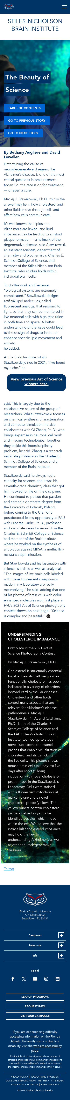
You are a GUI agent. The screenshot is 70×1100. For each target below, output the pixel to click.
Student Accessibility (24, 1084)
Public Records (50, 1084)
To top (9, 869)
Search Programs (35, 997)
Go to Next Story (23, 133)
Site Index (57, 1080)
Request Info (35, 1006)
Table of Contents (24, 108)
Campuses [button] (35, 935)
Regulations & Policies (45, 1076)
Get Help (43, 1080)
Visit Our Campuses (35, 1016)
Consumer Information (21, 1080)
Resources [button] (35, 945)
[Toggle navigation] (64, 7)
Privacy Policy (19, 1076)
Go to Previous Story (26, 120)
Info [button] (35, 955)
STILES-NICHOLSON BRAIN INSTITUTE (35, 25)
